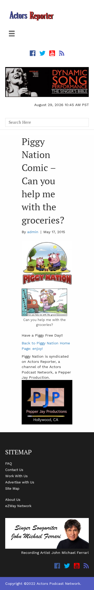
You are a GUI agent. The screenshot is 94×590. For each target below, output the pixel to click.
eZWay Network (18, 506)
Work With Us (16, 476)
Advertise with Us (19, 482)
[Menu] (11, 33)
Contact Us (14, 469)
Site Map (12, 488)
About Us (12, 499)
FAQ (8, 463)
